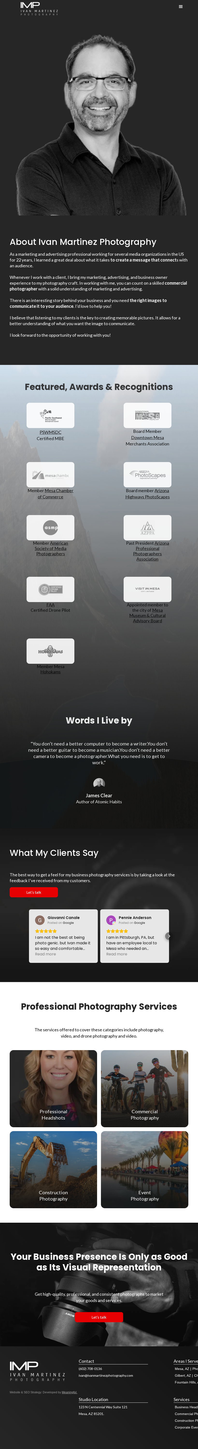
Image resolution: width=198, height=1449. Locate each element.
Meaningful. (69, 1392)
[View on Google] (40, 920)
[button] (29, 936)
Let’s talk (33, 892)
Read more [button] (45, 954)
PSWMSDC (50, 432)
